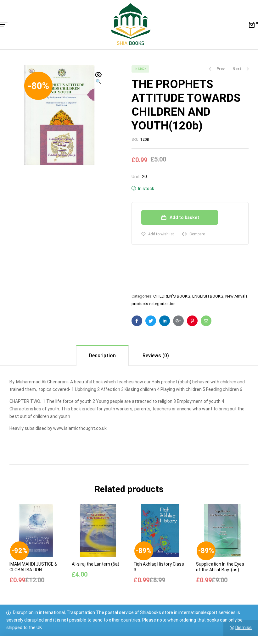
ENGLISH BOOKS (207, 296)
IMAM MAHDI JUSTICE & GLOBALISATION (33, 567)
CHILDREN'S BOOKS (171, 296)
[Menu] (6, 24)
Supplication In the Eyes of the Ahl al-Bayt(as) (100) (220, 570)
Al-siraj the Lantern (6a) (95, 564)
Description (102, 356)
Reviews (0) (156, 356)
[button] (98, 78)
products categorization (154, 303)
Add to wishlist (161, 234)
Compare (197, 234)
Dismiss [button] (243, 627)
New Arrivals (236, 296)
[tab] (102, 355)
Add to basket (184, 217)
